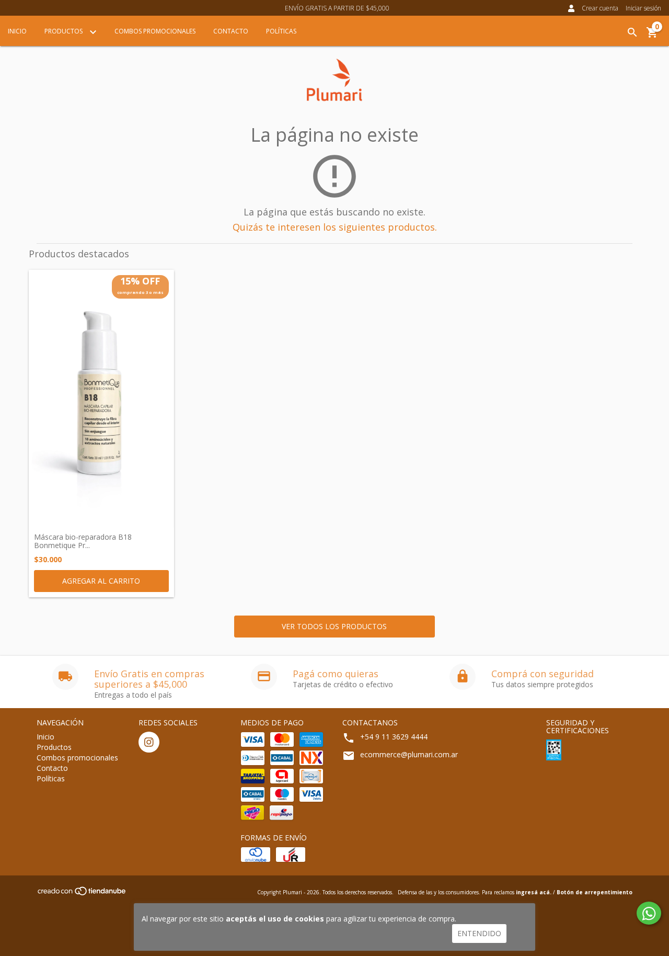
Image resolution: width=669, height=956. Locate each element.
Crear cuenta (600, 8)
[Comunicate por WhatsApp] (649, 913)
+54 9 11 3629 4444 (394, 737)
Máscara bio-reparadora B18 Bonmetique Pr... (83, 541)
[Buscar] (632, 32)
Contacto (230, 31)
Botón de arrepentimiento (594, 892)
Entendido (479, 933)
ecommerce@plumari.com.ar (409, 754)
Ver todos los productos (334, 626)
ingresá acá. (533, 892)
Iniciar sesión (643, 8)
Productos (64, 31)
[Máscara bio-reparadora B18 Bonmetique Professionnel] (101, 399)
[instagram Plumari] (149, 742)
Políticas (281, 31)
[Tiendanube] (82, 894)
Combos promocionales (154, 31)
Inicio (17, 31)
